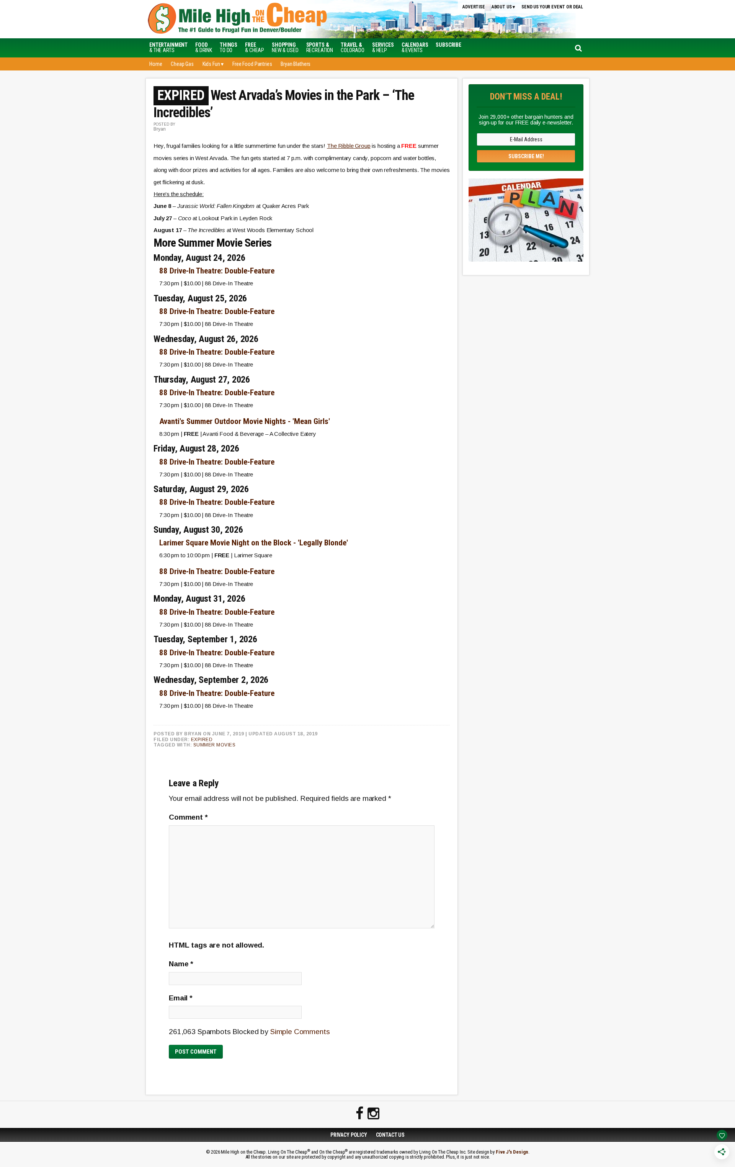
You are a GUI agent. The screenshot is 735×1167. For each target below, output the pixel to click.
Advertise (473, 7)
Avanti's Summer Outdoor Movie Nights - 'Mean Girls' (244, 421)
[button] (448, 44)
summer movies (214, 745)
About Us (502, 7)
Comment (188, 817)
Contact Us (390, 1135)
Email (181, 998)
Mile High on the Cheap (273, 19)
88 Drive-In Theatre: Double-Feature (216, 270)
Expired (202, 739)
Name (181, 964)
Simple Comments (300, 1032)
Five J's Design (512, 1152)
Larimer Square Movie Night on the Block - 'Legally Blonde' (253, 542)
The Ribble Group (349, 145)
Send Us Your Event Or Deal (552, 7)
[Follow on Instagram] (373, 1114)
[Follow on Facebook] (360, 1114)
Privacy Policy (348, 1135)
